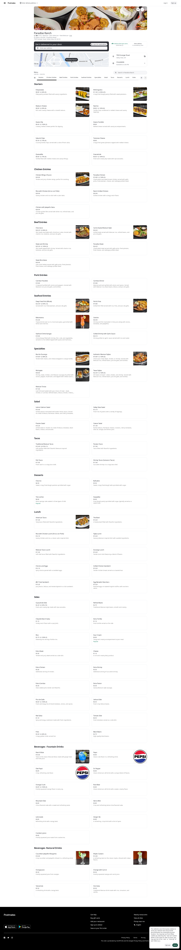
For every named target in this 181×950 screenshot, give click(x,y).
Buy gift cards (95, 918)
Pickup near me (139, 921)
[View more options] (142, 9)
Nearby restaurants (140, 915)
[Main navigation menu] (4, 3)
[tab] (41, 77)
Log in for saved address (100, 44)
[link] (138, 9)
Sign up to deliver (96, 925)
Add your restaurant (97, 921)
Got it (175, 945)
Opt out (167, 945)
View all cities (138, 918)
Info (70, 35)
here (158, 941)
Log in (166, 3)
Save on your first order (98, 928)
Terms (135, 937)
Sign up (173, 3)
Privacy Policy (125, 937)
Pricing (143, 937)
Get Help (93, 915)
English (138, 925)
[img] (71, 60)
